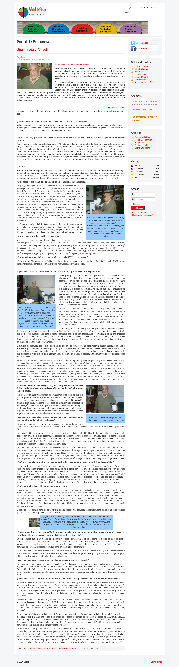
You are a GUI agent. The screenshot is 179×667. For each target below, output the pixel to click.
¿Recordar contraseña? (142, 214)
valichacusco (142, 42)
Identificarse (138, 208)
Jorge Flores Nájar (144, 101)
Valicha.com (141, 48)
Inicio (125, 8)
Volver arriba (156, 661)
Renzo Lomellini (142, 109)
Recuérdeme (138, 204)
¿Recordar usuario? (140, 212)
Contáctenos (157, 8)
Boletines (147, 8)
